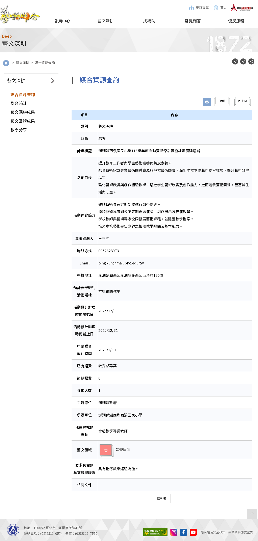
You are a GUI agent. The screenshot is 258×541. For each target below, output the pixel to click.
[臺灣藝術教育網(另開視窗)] (242, 7)
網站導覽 (202, 7)
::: (190, 3)
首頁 (223, 7)
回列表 (161, 498)
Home (6, 63)
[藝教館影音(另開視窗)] (173, 532)
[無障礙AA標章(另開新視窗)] (155, 532)
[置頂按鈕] (252, 514)
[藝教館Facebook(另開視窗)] (183, 532)
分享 (251, 61)
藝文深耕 (22, 62)
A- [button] (235, 61)
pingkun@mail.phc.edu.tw (121, 262)
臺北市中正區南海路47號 (64, 527)
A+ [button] (243, 61)
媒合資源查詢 (45, 62)
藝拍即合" (20, 14)
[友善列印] (207, 102)
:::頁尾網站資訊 (11, 521)
